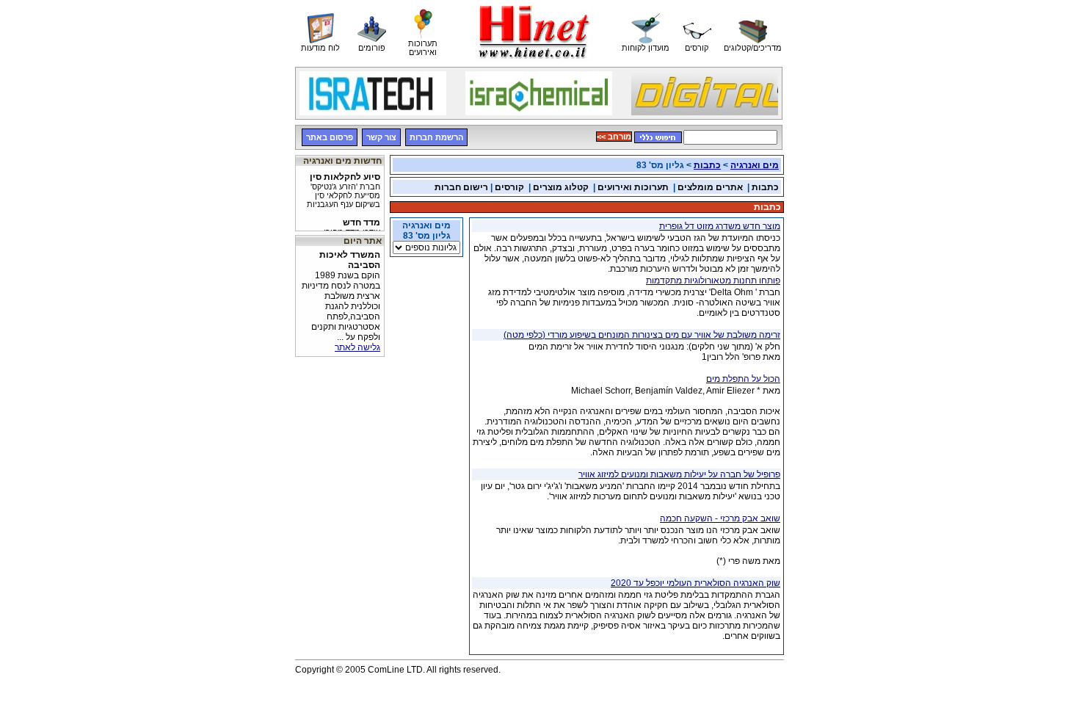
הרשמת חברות (436, 137)
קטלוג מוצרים (561, 187)
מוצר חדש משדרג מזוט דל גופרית (719, 226)
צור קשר (381, 137)
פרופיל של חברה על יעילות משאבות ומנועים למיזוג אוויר (679, 474)
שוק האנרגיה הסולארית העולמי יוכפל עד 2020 (695, 583)
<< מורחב (614, 136)
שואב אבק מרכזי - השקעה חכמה (720, 518)
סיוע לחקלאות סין (343, 186)
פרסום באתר (329, 137)
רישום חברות (461, 187)
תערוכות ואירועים (633, 187)
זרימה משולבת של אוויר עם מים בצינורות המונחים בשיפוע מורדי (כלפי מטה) (642, 335)
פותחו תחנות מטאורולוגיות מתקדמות (713, 280)
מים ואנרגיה (754, 165)
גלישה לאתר (357, 347)
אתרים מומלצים (710, 187)
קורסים (509, 187)
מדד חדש (342, 228)
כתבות (707, 165)
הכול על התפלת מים (743, 379)
